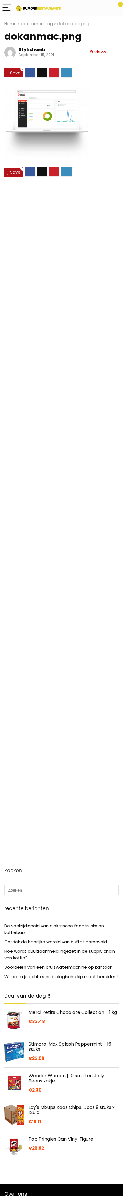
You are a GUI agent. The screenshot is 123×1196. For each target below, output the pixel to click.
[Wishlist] (105, 8)
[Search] (93, 8)
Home (10, 24)
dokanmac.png (37, 24)
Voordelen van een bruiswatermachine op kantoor (58, 967)
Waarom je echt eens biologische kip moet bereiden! (61, 977)
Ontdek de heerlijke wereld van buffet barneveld (55, 942)
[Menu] (7, 8)
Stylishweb (32, 49)
